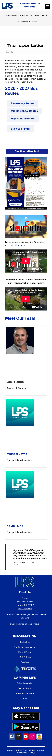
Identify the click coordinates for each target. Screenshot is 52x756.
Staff (24, 698)
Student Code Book (24, 693)
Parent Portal (24, 652)
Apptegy (31, 752)
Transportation (29, 21)
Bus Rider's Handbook (27, 151)
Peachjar (25, 662)
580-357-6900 (25, 608)
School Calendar (25, 683)
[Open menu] (47, 6)
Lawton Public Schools (16, 15)
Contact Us (24, 642)
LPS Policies (25, 657)
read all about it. (17, 245)
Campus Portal (25, 688)
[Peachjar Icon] (39, 739)
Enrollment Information (25, 647)
